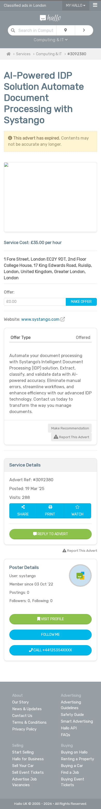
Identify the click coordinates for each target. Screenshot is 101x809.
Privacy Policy (24, 729)
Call (52, 650)
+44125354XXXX (57, 650)
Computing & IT (49, 54)
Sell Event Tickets (28, 772)
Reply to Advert (52, 534)
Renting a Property (77, 759)
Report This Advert (73, 437)
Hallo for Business (28, 759)
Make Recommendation (70, 428)
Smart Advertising (77, 721)
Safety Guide (72, 714)
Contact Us (22, 715)
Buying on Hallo (74, 752)
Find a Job (70, 772)
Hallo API (69, 728)
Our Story (20, 702)
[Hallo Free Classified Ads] (50, 17)
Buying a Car (72, 765)
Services (23, 54)
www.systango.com (40, 319)
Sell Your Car (23, 765)
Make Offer (81, 301)
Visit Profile (52, 619)
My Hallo (74, 5)
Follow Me (50, 634)
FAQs (65, 735)
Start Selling (23, 752)
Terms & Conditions (29, 722)
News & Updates (27, 709)
